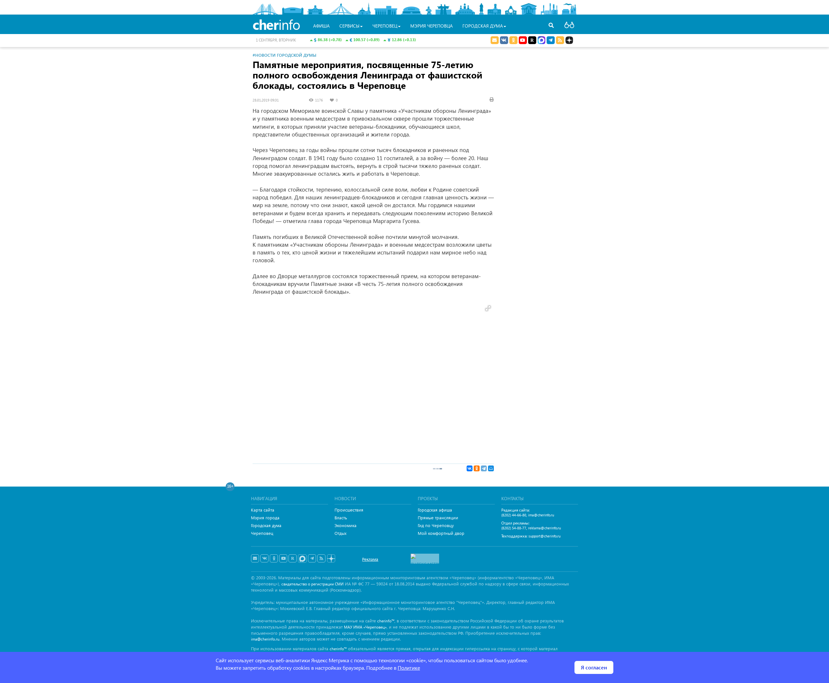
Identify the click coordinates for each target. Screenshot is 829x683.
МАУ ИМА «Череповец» (365, 627)
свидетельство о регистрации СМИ (312, 584)
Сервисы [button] (349, 26)
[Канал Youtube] (523, 40)
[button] (488, 308)
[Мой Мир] (491, 468)
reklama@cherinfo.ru (544, 528)
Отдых (340, 533)
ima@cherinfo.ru (541, 515)
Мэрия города (265, 517)
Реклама (370, 559)
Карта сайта (262, 509)
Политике (409, 667)
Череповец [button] (384, 26)
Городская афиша (435, 509)
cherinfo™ (385, 620)
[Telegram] (484, 468)
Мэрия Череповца (431, 26)
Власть (341, 517)
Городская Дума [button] (482, 26)
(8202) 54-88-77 (513, 528)
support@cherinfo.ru (544, 536)
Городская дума (266, 525)
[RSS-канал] (321, 558)
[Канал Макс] (541, 41)
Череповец (262, 533)
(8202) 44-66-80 (513, 515)
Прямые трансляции (438, 517)
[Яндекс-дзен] (331, 559)
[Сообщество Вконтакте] (264, 558)
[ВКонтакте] (469, 468)
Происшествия (349, 509)
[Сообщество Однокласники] (513, 40)
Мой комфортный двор (441, 533)
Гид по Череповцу (436, 525)
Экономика (346, 525)
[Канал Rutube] (532, 40)
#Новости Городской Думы (284, 55)
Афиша (321, 26)
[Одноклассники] (477, 468)
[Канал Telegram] (312, 558)
